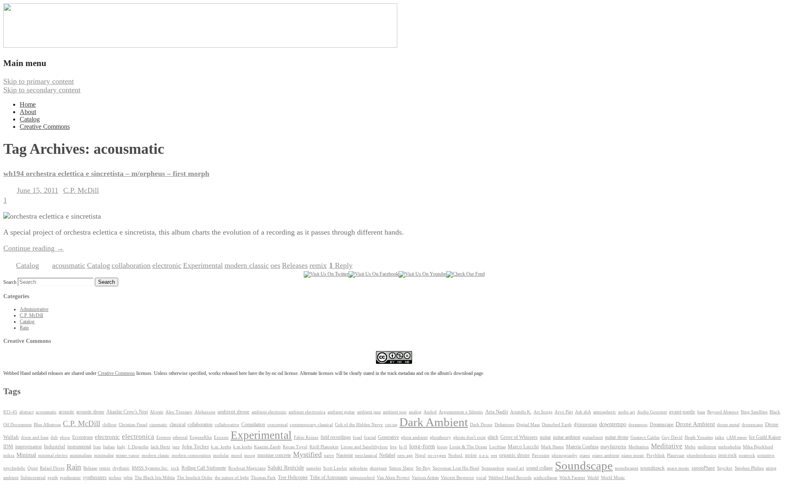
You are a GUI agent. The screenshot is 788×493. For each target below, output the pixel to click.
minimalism (81, 455)
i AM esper (736, 437)
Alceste (156, 412)
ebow (65, 437)
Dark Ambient (433, 422)
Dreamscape (661, 424)
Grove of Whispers (519, 437)
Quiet (32, 468)
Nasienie (344, 455)
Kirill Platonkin (324, 447)
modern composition (191, 455)
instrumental (79, 447)
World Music (613, 477)
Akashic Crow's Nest (127, 412)
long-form (422, 446)
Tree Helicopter (293, 477)
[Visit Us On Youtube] (422, 274)
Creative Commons (45, 126)
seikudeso (358, 468)
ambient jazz (369, 412)
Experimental (203, 265)
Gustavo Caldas (645, 437)
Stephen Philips (749, 468)
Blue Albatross (47, 424)
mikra (8, 455)
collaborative (227, 424)
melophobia (729, 446)
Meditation (638, 446)
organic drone (514, 455)
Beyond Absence (723, 411)
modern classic (246, 265)
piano (585, 455)
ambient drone (234, 412)
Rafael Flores (52, 468)
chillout (109, 424)
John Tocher (195, 447)
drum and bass (34, 437)
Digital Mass (528, 424)
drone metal (728, 424)
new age (405, 455)
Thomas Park (263, 477)
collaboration (131, 265)
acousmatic (68, 265)
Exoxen (221, 437)
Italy (121, 447)
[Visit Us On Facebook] (373, 274)
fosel (357, 437)
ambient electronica (307, 411)
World (593, 477)
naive (329, 455)
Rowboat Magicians (247, 468)
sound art (515, 468)
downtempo (612, 424)
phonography (564, 455)
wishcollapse (545, 477)
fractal (370, 437)
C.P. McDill (81, 190)
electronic (166, 265)
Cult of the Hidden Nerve (359, 424)
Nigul (420, 455)
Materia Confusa (582, 446)
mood (236, 455)
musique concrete (274, 455)
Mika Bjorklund (758, 446)
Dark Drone (481, 424)
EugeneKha (201, 437)
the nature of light (232, 477)
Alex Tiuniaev (178, 412)
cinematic (158, 424)
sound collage (539, 468)
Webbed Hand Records (509, 477)
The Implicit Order (195, 477)
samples (313, 468)
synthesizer (70, 477)
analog (415, 412)
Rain (24, 328)
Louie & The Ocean (468, 446)
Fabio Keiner (306, 437)
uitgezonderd (362, 477)
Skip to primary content (38, 81)
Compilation (253, 424)
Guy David (672, 437)
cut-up (391, 424)
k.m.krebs (242, 446)
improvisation (28, 447)
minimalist (104, 455)
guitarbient (592, 437)
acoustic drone (90, 412)
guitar (545, 437)
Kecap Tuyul (295, 447)
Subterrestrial (33, 477)
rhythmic (121, 468)
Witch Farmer (572, 477)
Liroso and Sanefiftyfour (364, 447)
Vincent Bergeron (457, 477)
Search (9, 282)
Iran (97, 447)
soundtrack (652, 468)
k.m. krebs (221, 446)
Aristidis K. (520, 412)
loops (442, 446)
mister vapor (128, 455)
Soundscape (584, 465)
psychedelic (14, 468)
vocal (481, 477)
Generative (388, 437)
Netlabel (387, 455)
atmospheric (604, 411)
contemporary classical (311, 424)
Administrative (34, 309)
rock (175, 468)
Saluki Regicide (286, 468)
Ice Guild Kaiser (765, 437)
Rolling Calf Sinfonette (203, 468)
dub (54, 437)
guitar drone (616, 437)
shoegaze (378, 468)
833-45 (10, 412)
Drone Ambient (695, 424)
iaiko (719, 437)
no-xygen (437, 455)
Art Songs (543, 412)
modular (221, 455)
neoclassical (366, 455)
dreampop (638, 424)
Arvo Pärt (563, 412)
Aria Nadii (496, 412)
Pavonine (541, 455)
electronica (138, 437)
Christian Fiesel (133, 424)
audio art (626, 412)
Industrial (54, 447)
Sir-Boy (423, 468)
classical (178, 424)
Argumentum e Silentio (461, 412)
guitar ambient (566, 437)
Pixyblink (655, 455)
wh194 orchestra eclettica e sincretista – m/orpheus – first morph (106, 173)
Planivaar (676, 455)
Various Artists (425, 477)
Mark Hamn (552, 447)
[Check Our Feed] (465, 274)
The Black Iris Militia (155, 477)
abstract (26, 411)
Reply (341, 265)
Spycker (725, 468)
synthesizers (95, 477)
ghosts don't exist (469, 437)
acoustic (66, 412)
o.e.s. (484, 455)
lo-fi (403, 447)
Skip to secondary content (41, 90)
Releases (295, 265)
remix (318, 265)
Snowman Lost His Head (456, 468)
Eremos (163, 437)
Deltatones (504, 424)
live (393, 446)
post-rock (727, 455)
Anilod (430, 412)
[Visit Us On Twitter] (326, 274)
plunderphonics (701, 455)
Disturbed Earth (557, 424)
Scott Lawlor (335, 468)
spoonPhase (703, 468)
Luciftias (497, 447)
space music (678, 468)
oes (275, 265)
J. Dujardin (138, 447)
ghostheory (440, 437)
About (28, 111)
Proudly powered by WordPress (50, 485)
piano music (632, 455)
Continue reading (33, 248)
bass (701, 412)
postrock (747, 455)
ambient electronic (269, 412)
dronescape (752, 424)
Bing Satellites (754, 412)
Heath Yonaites (699, 437)
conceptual (277, 424)
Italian (109, 447)
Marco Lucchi (523, 446)
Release (90, 468)
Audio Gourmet (652, 411)
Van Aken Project (393, 477)
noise (471, 455)
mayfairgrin (613, 447)
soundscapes (626, 468)
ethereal (180, 437)
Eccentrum (82, 437)
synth (53, 477)
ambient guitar (341, 412)
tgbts (128, 477)
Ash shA (583, 411)
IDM (8, 447)
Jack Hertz (160, 446)
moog (249, 455)
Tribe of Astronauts (329, 477)
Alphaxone (205, 412)
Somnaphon (492, 468)
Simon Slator (401, 468)
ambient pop (395, 412)
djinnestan (585, 424)
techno (115, 477)
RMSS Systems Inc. (150, 468)
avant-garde (682, 412)
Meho (690, 447)
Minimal (26, 455)
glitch (493, 437)
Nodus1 (455, 455)
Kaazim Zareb (267, 447)
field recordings (336, 437)
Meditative (667, 446)
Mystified (307, 454)
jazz (176, 446)
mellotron (707, 447)
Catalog (30, 119)
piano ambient (605, 455)
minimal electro (53, 455)
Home (28, 104)
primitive (765, 455)
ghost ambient (414, 437)
